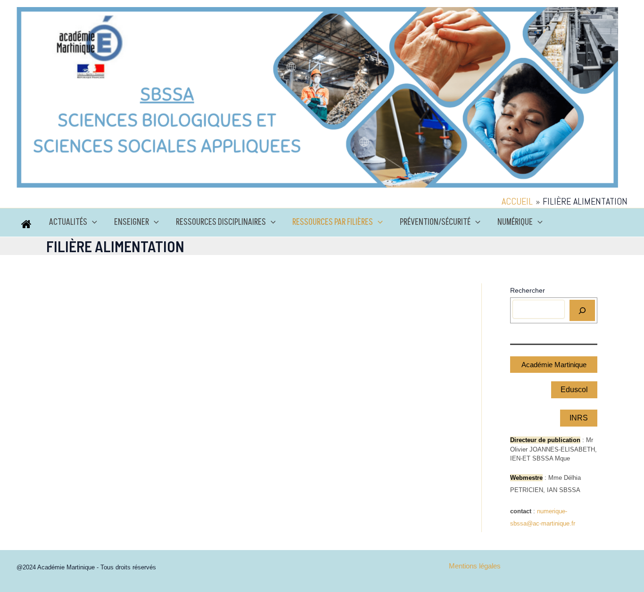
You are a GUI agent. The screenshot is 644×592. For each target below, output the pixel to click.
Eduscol (574, 390)
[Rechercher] (582, 310)
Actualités (68, 222)
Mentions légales (475, 566)
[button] (92, 222)
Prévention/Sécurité (435, 222)
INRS (579, 418)
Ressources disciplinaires (221, 222)
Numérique (515, 222)
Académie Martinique (553, 365)
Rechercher (527, 290)
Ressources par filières (332, 222)
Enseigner (131, 222)
